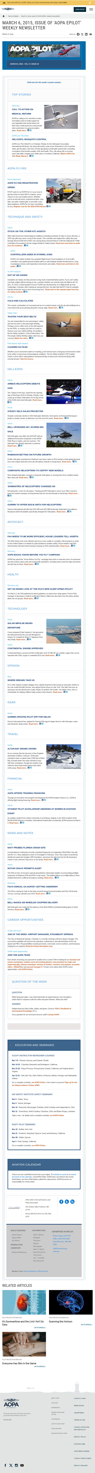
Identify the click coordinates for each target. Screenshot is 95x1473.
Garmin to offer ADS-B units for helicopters (34, 504)
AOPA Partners (56, 1428)
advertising (79, 1413)
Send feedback (30, 1271)
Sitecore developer (28, 964)
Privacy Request (81, 1465)
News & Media (13, 16)
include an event (59, 1174)
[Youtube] (22, 1465)
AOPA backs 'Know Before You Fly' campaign (34, 555)
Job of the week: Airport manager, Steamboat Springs (40, 934)
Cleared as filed (18, 347)
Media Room (79, 1405)
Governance (55, 1419)
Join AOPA (54, 1403)
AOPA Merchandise (81, 1451)
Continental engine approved (25, 648)
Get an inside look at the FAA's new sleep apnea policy (40, 589)
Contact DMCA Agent (82, 1458)
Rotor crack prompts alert (24, 868)
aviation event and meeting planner (38, 962)
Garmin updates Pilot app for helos (29, 717)
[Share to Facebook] (78, 34)
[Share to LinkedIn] (86, 34)
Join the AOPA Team (58, 1424)
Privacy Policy (80, 1437)
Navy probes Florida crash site (27, 847)
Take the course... (27, 359)
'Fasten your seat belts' (22, 316)
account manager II (34, 967)
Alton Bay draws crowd (22, 749)
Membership (55, 1407)
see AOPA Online (38, 1082)
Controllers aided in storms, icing (31, 254)
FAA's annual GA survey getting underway (33, 886)
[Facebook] (6, 1465)
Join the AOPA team (19, 955)
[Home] (5, 16)
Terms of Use (79, 1420)
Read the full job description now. (39, 946)
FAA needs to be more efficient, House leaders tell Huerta (43, 536)
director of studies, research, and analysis (54, 964)
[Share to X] (82, 34)
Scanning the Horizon (60, 1321)
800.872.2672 (7, 1420)
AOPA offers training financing (26, 793)
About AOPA (55, 1398)
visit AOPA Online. (25, 969)
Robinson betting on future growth (29, 455)
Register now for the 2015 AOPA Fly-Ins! (30, 206)
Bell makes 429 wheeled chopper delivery (33, 902)
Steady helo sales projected (25, 411)
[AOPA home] (8, 10)
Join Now (80, 9)
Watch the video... (22, 338)
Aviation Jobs (79, 1444)
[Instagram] (17, 1465)
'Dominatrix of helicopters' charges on (31, 486)
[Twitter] (11, 1465)
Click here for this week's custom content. (44, 82)
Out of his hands (17, 275)
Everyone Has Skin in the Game (19, 1363)
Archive (42, 1271)
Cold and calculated (20, 301)
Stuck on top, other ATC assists (27, 231)
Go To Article (39, 1327)
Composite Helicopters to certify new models (35, 470)
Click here (62, 2)
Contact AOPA (53, 1015)
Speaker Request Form (59, 1433)
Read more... (22, 130)
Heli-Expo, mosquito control (29, 139)
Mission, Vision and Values (57, 1413)
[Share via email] (90, 34)
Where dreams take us (21, 680)
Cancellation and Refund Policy (81, 1428)
